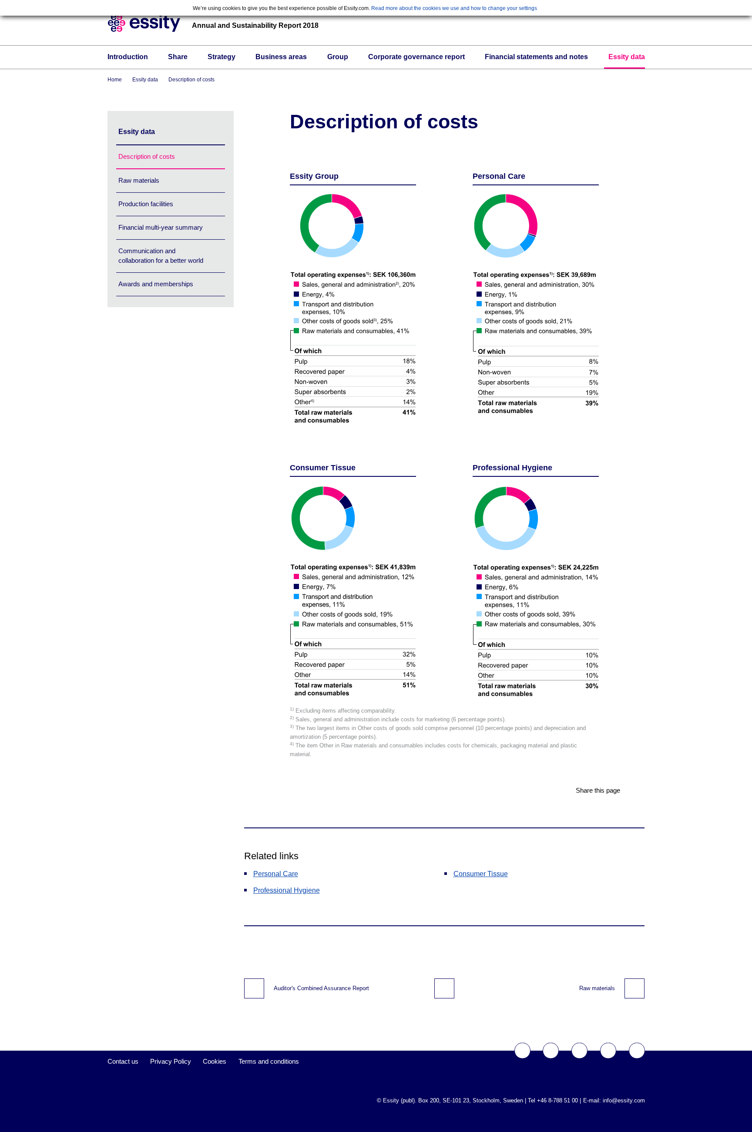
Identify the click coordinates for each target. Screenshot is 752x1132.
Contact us (122, 1061)
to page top (444, 988)
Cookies (214, 1061)
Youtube (579, 1051)
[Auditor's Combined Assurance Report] (254, 988)
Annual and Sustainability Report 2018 (255, 25)
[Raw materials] (634, 988)
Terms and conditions (268, 1061)
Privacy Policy (170, 1061)
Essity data (626, 56)
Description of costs (191, 79)
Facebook (522, 1051)
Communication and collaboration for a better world (160, 255)
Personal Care (275, 873)
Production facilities (145, 204)
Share (178, 56)
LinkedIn (637, 1051)
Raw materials (138, 180)
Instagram (608, 1051)
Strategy (221, 56)
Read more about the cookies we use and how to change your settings (454, 8)
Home (114, 79)
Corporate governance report (416, 56)
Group (337, 56)
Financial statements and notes (536, 56)
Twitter (551, 1051)
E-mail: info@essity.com (614, 1100)
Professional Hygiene (286, 890)
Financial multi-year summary (160, 227)
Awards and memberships (155, 284)
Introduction (127, 56)
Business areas (281, 56)
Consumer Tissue (480, 873)
